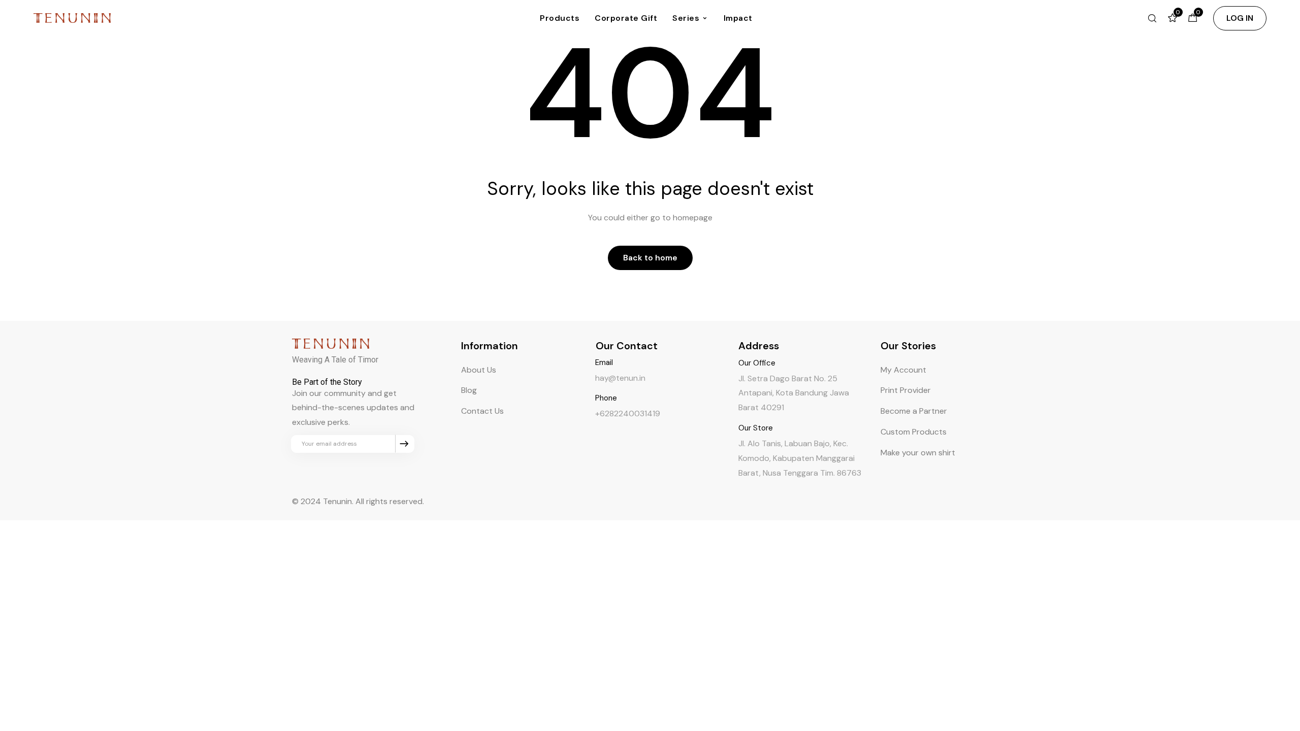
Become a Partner (914, 411)
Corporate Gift (626, 18)
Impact (738, 18)
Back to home (650, 257)
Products (559, 18)
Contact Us (482, 411)
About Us (478, 369)
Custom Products (914, 431)
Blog (469, 390)
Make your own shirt (918, 452)
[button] (1239, 18)
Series (685, 18)
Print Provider (906, 390)
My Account (903, 369)
